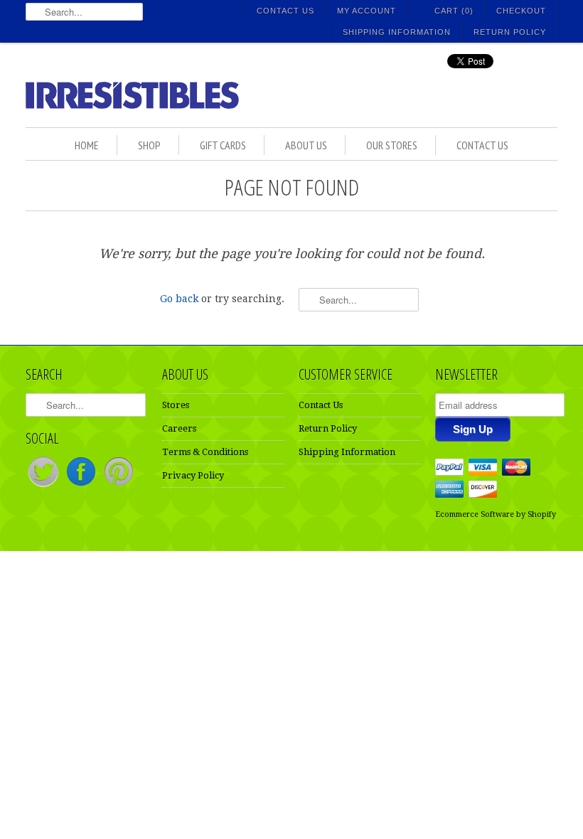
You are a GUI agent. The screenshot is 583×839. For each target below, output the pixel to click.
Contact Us (285, 10)
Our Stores (391, 145)
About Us (306, 145)
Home (87, 145)
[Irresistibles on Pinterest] (119, 486)
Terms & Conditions (205, 452)
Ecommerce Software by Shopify (495, 514)
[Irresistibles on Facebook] (82, 486)
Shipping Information (397, 32)
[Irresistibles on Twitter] (44, 486)
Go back (179, 298)
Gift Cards (223, 145)
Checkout (521, 10)
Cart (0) (454, 10)
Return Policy (510, 32)
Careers (179, 428)
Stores (175, 405)
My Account (366, 10)
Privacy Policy (193, 475)
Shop (149, 145)
